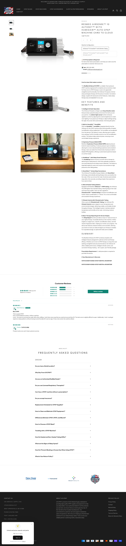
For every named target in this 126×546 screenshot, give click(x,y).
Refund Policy (112, 507)
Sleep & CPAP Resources (75, 9)
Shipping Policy (112, 510)
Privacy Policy (112, 502)
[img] (16, 305)
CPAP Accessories (56, 9)
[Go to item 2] (11, 28)
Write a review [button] (98, 291)
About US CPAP (102, 9)
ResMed (84, 21)
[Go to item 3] (11, 34)
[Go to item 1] (11, 22)
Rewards (90, 9)
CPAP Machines (41, 9)
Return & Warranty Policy (115, 516)
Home (18, 9)
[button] (53, 287)
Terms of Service (113, 513)
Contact (20, 11)
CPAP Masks (28, 9)
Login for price (85, 36)
